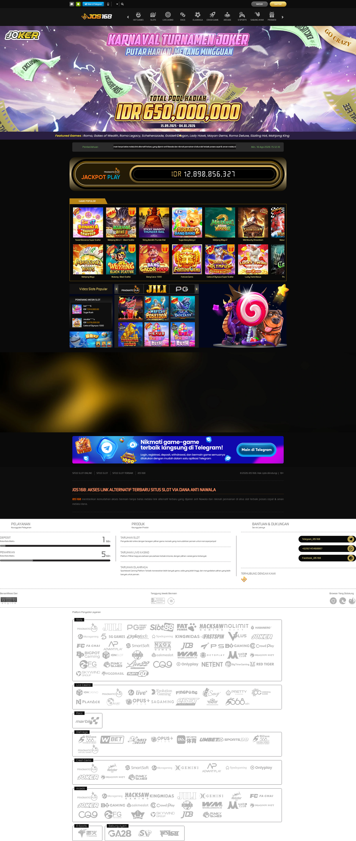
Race (182, 20)
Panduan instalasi (306, 412)
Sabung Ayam (257, 20)
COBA (133, 304)
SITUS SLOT (102, 473)
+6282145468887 (312, 548)
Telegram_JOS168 (311, 539)
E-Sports (242, 20)
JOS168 (141, 473)
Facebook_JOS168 (311, 558)
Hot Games (138, 20)
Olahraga (198, 20)
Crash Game (212, 20)
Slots (153, 20)
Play (113, 177)
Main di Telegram (95, 4)
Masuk (259, 4)
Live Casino (168, 20)
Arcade (227, 20)
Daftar (278, 4)
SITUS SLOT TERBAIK (122, 473)
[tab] (131, 288)
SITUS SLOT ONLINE (82, 473)
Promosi (272, 20)
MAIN (90, 222)
